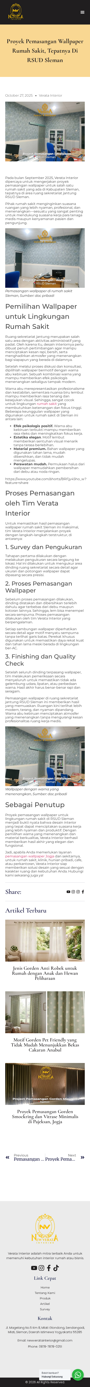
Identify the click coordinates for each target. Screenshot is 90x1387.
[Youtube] (68, 892)
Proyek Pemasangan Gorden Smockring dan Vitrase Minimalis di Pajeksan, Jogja (45, 1116)
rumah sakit (47, 404)
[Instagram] (73, 892)
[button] (82, 12)
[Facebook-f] (83, 892)
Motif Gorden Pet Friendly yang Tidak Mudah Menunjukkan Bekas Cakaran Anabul (45, 1045)
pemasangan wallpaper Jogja (29, 856)
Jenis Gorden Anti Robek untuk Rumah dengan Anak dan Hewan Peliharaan (45, 973)
